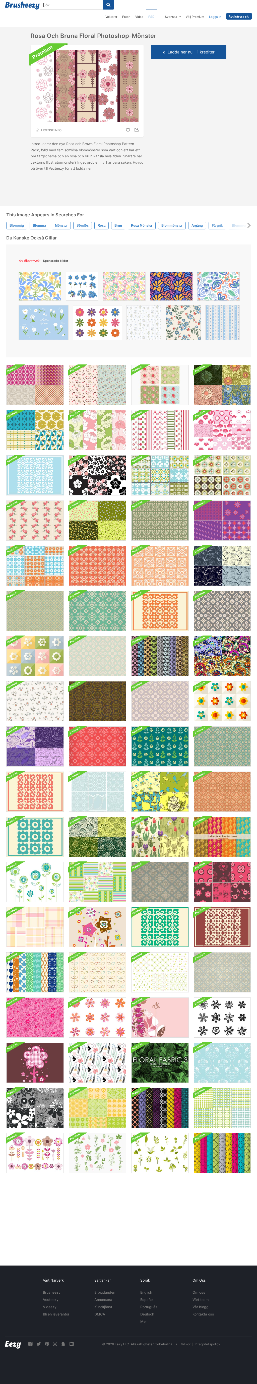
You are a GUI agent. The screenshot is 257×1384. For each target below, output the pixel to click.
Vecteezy (50, 1299)
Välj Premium (195, 17)
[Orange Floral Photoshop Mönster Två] (97, 566)
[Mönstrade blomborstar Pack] (97, 1017)
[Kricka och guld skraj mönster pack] (35, 430)
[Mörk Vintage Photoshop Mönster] (97, 701)
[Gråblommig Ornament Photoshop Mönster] (222, 611)
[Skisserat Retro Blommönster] (97, 972)
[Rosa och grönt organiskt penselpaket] (97, 1153)
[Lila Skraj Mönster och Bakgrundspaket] (222, 520)
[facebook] (30, 1344)
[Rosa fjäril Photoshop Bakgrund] (160, 1017)
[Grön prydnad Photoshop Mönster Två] (160, 927)
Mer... (145, 1321)
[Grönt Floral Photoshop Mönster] (97, 611)
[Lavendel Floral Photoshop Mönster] (160, 701)
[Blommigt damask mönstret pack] (160, 656)
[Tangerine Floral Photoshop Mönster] (222, 792)
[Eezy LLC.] (13, 1344)
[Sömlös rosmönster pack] (160, 385)
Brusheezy (51, 1292)
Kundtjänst (103, 1307)
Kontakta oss (203, 1314)
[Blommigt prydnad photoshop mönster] (97, 746)
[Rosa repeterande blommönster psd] (35, 1017)
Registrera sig (239, 16)
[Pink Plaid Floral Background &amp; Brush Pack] (35, 1063)
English (146, 1292)
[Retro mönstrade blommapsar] (35, 882)
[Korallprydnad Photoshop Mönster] (35, 792)
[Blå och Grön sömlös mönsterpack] (222, 1108)
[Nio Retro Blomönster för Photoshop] (160, 475)
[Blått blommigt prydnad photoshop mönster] (35, 475)
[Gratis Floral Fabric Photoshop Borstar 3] (160, 1063)
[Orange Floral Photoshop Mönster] (160, 611)
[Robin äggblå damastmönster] (222, 1063)
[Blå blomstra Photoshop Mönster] (222, 746)
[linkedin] (72, 1344)
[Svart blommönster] (97, 1063)
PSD (151, 17)
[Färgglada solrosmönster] (222, 385)
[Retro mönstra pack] (160, 1108)
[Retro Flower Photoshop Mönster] (35, 611)
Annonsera (103, 1299)
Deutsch (147, 1314)
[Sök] (108, 5)
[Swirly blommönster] (97, 520)
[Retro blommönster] (222, 475)
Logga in (215, 17)
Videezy (49, 1307)
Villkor (185, 1344)
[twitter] (38, 1344)
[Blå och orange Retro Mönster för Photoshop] (35, 566)
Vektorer (111, 17)
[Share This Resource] (137, 130)
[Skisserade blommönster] (222, 566)
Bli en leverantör (56, 1314)
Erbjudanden (104, 1292)
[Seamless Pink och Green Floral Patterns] (97, 430)
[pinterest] (47, 1344)
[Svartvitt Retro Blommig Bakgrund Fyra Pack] (35, 1108)
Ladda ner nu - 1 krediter (191, 51)
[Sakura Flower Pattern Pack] (97, 475)
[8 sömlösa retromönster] (35, 972)
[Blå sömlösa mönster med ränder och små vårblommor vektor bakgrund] (222, 323)
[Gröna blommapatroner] (160, 972)
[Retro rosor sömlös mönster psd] (35, 520)
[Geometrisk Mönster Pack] (222, 1153)
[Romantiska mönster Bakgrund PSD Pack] (97, 792)
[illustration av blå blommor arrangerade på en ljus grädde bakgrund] (183, 323)
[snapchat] (63, 1344)
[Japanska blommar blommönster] (222, 430)
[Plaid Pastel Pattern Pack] (35, 927)
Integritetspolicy (207, 1344)
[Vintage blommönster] (222, 656)
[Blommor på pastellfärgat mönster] (35, 656)
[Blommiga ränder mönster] (160, 430)
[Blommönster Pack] (35, 385)
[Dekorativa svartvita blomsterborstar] (222, 1017)
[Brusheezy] (22, 6)
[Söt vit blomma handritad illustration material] (43, 323)
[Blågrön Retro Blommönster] (160, 746)
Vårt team (200, 1299)
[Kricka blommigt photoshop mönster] (35, 837)
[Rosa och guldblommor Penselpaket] (35, 1153)
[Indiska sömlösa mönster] (222, 837)
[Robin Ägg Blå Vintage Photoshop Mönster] (97, 656)
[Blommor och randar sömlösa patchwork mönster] (97, 882)
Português (148, 1307)
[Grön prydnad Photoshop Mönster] (160, 520)
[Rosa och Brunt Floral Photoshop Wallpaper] (97, 927)
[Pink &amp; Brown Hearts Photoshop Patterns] (222, 882)
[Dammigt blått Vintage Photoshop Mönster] (160, 882)
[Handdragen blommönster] (35, 701)
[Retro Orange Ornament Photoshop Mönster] (160, 566)
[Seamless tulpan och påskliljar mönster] (160, 837)
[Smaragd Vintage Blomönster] (97, 837)
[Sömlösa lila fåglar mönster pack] (35, 746)
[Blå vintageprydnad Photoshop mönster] (222, 972)
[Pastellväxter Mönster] (97, 385)
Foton (126, 17)
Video (139, 17)
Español (146, 1299)
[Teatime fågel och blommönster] (160, 792)
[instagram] (55, 1344)
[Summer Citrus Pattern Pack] (97, 1108)
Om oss (198, 1292)
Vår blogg (200, 1307)
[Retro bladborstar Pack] (160, 1153)
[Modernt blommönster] (222, 701)
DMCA (99, 1314)
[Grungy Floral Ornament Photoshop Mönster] (222, 927)
